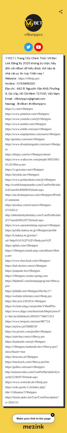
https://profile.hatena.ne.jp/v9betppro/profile (31, 230)
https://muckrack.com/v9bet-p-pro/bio (27, 361)
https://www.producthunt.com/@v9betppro (30, 179)
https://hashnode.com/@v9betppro (25, 341)
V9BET (10, 58)
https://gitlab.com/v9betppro (21, 245)
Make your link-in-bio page (33, 418)
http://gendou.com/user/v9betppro (25, 139)
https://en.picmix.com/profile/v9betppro (28, 331)
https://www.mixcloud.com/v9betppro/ (27, 260)
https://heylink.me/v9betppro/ (22, 174)
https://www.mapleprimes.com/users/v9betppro (32, 134)
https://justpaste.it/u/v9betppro (22, 270)
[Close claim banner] (53, 415)
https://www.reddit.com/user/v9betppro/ (28, 129)
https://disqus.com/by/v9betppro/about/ (28, 154)
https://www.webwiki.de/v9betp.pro (26, 382)
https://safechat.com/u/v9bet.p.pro (25, 336)
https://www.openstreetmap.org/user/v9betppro (32, 225)
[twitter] (28, 47)
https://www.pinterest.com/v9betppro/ (27, 113)
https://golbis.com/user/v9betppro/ (25, 367)
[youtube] (38, 47)
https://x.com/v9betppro (19, 108)
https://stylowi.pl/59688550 (21, 326)
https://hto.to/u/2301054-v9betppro (25, 301)
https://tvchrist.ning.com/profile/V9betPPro (30, 306)
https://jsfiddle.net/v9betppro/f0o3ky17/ (28, 291)
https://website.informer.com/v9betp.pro (28, 296)
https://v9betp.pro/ (29, 78)
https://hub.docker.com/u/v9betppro (26, 265)
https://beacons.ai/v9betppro (21, 356)
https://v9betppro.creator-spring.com (26, 275)
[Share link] (60, 11)
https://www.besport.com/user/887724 (27, 321)
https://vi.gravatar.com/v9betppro (24, 169)
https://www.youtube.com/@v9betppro (28, 119)
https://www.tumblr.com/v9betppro (25, 124)
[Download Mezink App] (33, 426)
